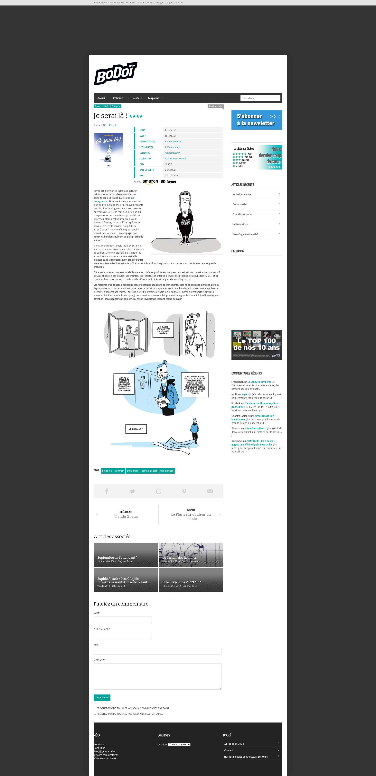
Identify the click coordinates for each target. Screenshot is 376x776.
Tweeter (132, 491)
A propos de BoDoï (234, 743)
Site (96, 644)
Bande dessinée (102, 106)
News (134, 99)
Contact (228, 750)
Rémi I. (113, 125)
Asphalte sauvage (241, 194)
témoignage (166, 471)
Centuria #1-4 (239, 204)
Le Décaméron (240, 224)
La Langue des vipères (259, 382)
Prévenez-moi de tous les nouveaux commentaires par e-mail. (134, 708)
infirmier (119, 471)
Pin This (184, 491)
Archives (162, 744)
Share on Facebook (106, 491)
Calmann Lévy (172, 153)
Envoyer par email (210, 491)
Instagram (132, 471)
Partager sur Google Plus (158, 491)
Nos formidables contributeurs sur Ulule (246, 756)
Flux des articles (104, 751)
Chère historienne (241, 214)
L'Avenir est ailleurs (255, 428)
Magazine (151, 99)
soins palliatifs (149, 471)
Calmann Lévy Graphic (176, 158)
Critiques (116, 99)
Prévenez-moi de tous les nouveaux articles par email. (130, 714)
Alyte (244, 394)
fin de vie (107, 471)
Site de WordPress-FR (105, 758)
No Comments (215, 106)
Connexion (99, 748)
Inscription (99, 744)
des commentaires (106, 755)
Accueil (101, 98)
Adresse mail (102, 629)
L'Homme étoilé (173, 141)
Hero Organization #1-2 (245, 234)
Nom (97, 613)
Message (99, 660)
